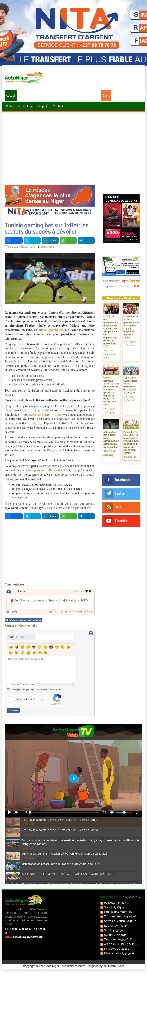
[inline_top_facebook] (14, 240)
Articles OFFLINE (114, 944)
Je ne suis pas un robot (30, 699)
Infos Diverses (112, 953)
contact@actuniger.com (28, 936)
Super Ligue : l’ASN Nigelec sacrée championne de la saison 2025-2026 (130, 385)
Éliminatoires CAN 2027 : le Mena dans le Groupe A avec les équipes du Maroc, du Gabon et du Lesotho (130, 442)
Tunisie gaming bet (51, 330)
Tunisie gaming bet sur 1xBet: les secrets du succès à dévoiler (46, 228)
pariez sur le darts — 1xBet (45, 414)
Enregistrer (13, 710)
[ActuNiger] (26, 77)
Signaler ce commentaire (77, 611)
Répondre (53, 611)
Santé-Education (89, 95)
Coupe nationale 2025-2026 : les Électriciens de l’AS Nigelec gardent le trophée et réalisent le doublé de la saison (111, 391)
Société (37, 95)
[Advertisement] (73, 142)
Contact (58, 106)
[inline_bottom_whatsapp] (68, 516)
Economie (70, 95)
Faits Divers (111, 948)
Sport (106, 95)
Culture (10, 106)
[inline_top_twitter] (32, 240)
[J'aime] (86, 591)
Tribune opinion (113, 916)
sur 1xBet (71, 330)
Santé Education (114, 921)
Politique (24, 95)
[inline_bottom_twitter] (32, 516)
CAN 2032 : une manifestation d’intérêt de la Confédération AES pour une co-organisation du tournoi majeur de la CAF (110, 331)
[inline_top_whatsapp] (68, 240)
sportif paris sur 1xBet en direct (45, 470)
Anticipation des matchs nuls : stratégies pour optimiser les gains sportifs (111, 439)
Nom (17, 636)
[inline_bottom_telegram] (86, 516)
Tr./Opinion (43, 106)
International (53, 95)
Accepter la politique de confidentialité (36, 689)
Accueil (11, 95)
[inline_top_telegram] (86, 240)
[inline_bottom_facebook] (14, 516)
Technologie (25, 106)
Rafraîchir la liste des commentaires (25, 620)
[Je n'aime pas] (90, 591)
